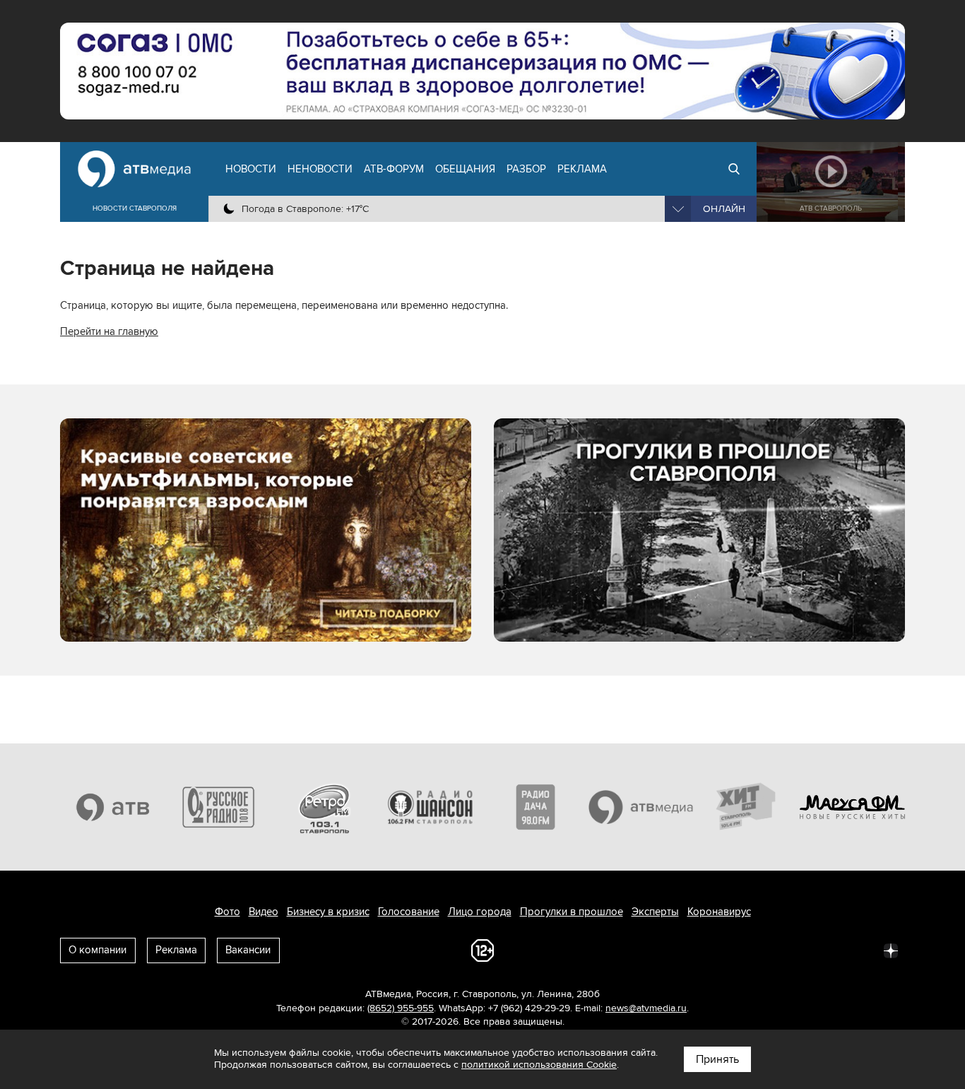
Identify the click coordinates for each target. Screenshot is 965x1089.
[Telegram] (735, 949)
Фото (227, 911)
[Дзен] (891, 949)
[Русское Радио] (219, 807)
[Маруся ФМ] (853, 807)
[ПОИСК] (734, 169)
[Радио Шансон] (430, 807)
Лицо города (479, 911)
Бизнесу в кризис (328, 911)
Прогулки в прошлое (571, 911)
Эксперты (655, 911)
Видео (263, 911)
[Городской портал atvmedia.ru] (641, 807)
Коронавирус (719, 911)
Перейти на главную (109, 331)
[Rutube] (860, 949)
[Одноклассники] (766, 949)
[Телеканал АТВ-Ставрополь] (113, 807)
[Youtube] (829, 949)
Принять (717, 1059)
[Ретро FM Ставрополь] (324, 807)
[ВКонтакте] (704, 949)
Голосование (408, 911)
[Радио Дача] (535, 807)
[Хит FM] (747, 807)
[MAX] (797, 949)
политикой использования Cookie (539, 1065)
